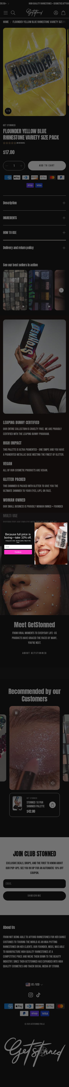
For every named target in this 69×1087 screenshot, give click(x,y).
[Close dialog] (65, 524)
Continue (18, 552)
